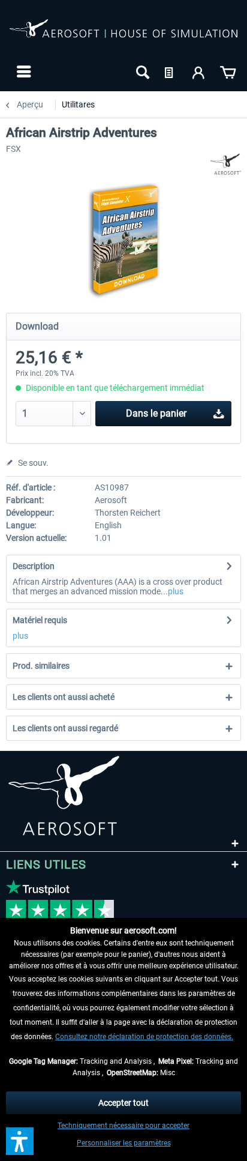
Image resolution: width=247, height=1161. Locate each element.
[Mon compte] (199, 71)
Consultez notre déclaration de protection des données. (144, 1037)
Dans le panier (156, 413)
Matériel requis (40, 620)
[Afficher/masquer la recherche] (141, 71)
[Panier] (228, 71)
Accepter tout (123, 1103)
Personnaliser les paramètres (124, 1143)
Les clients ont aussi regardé (65, 728)
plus (175, 591)
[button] (20, 1141)
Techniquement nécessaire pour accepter (123, 1125)
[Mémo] (170, 71)
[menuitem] (22, 71)
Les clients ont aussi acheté (64, 697)
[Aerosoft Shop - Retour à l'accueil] (123, 34)
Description (34, 566)
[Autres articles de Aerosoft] (225, 164)
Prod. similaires (41, 666)
